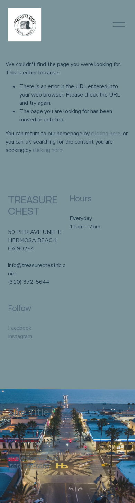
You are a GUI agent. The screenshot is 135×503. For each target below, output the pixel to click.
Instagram (20, 336)
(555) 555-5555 (29, 466)
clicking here (105, 133)
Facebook (20, 328)
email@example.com (33, 458)
